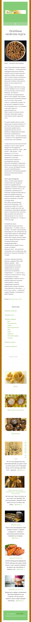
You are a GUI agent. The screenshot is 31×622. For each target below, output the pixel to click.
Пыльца (9, 338)
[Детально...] (21, 470)
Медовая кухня (9, 315)
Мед (8, 329)
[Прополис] (16, 425)
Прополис (10, 334)
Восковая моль (11, 323)
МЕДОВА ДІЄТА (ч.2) (16, 589)
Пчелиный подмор (12, 336)
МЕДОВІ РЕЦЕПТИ (15, 558)
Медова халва (16, 525)
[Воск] (16, 377)
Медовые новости (10, 342)
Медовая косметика (11, 311)
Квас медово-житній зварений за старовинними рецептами (15, 491)
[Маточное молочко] (16, 401)
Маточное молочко (13, 327)
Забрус (9, 325)
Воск (8, 321)
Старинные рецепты (11, 346)
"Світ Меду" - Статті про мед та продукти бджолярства (15, 11)
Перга (20, 299)
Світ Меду (19, 614)
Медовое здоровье (13, 299)
